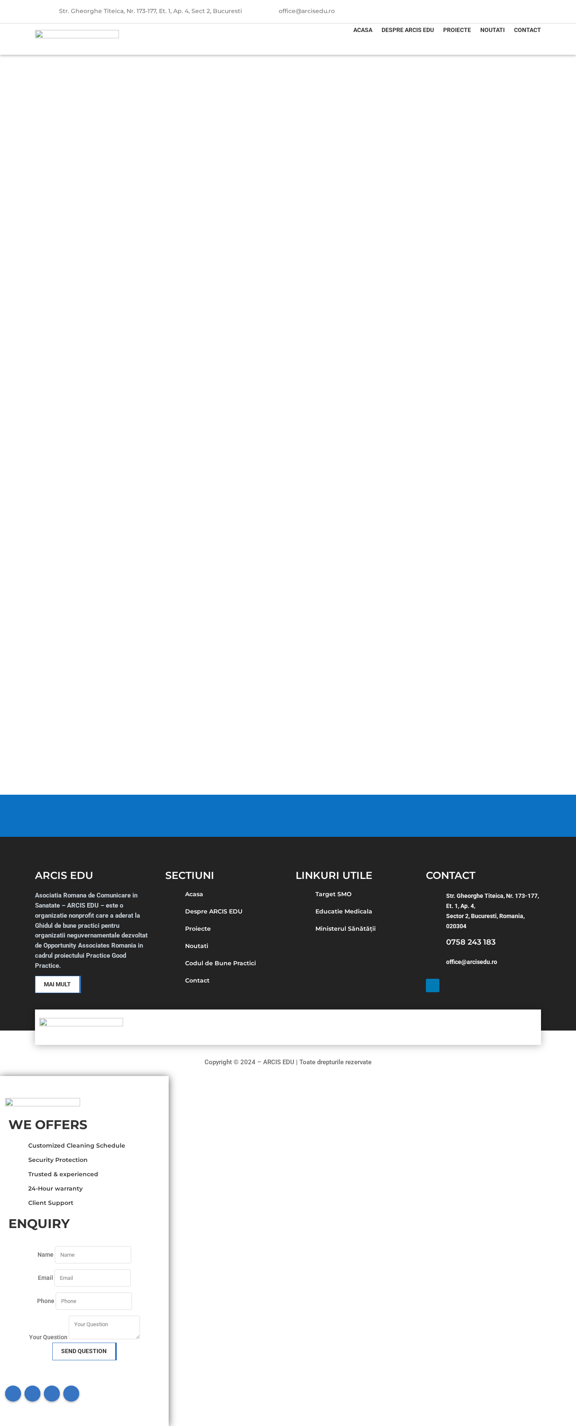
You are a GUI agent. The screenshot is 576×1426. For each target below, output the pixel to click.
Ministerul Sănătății (345, 928)
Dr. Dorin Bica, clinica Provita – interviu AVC (126, 561)
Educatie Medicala (343, 911)
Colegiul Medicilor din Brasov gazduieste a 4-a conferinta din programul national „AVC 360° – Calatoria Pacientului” (266, 444)
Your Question (48, 1337)
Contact (527, 30)
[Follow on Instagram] (52, 1394)
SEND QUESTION (84, 1351)
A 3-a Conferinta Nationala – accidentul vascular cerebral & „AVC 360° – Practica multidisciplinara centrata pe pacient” (270, 328)
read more (61, 242)
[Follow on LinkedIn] (534, 9)
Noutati (492, 30)
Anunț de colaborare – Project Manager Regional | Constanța (162, 211)
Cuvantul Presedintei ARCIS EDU (101, 677)
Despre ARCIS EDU (408, 30)
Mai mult (57, 984)
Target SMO (333, 894)
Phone (45, 1301)
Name (46, 1254)
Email (46, 1277)
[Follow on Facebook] (13, 1394)
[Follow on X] (32, 1394)
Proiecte (457, 30)
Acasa (362, 30)
